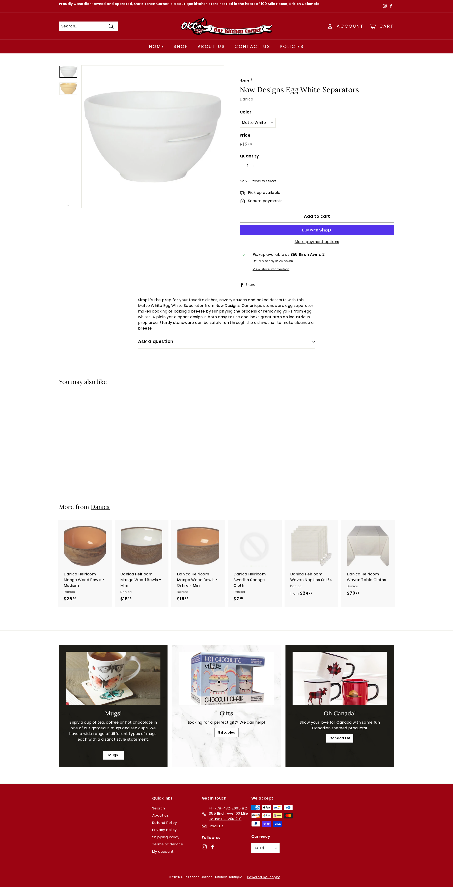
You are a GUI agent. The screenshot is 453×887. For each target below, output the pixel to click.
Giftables (226, 732)
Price (245, 135)
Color (245, 112)
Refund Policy (164, 822)
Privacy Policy (164, 829)
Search (158, 808)
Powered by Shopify (263, 877)
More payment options (317, 241)
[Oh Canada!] (340, 678)
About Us (211, 46)
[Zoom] (153, 136)
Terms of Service (167, 844)
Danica (246, 99)
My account (163, 851)
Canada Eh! (339, 738)
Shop (181, 46)
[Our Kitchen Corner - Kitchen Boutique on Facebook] (212, 846)
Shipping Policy (165, 837)
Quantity (249, 156)
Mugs (113, 755)
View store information (271, 269)
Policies (292, 46)
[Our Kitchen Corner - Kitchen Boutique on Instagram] (204, 846)
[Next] (68, 204)
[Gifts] (226, 678)
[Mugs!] (113, 678)
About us (160, 815)
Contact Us (252, 46)
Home (156, 46)
